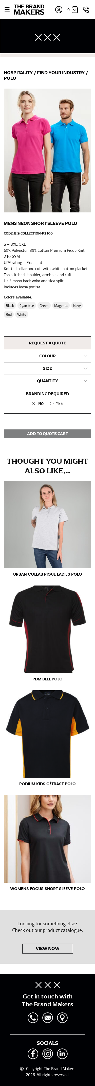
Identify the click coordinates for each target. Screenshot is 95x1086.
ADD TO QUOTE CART (47, 433)
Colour (47, 356)
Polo (10, 78)
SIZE (47, 368)
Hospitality (19, 72)
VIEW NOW (48, 948)
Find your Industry (61, 72)
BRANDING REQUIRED (47, 393)
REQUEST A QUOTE (47, 343)
